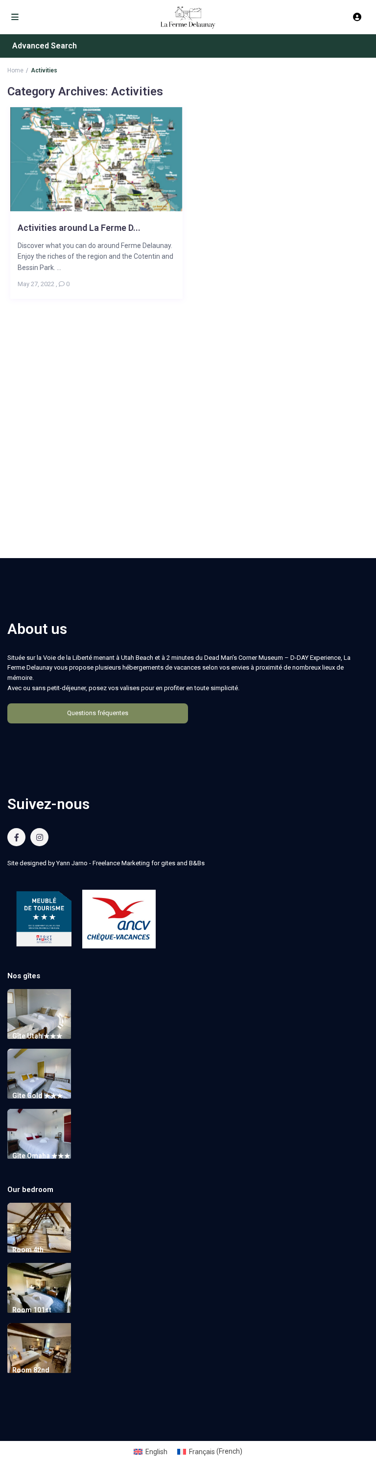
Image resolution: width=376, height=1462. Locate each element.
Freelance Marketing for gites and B (143, 863)
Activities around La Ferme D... (79, 228)
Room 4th (28, 1250)
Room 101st (31, 1310)
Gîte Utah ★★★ (37, 1036)
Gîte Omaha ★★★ (41, 1156)
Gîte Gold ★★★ (37, 1096)
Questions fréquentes (97, 713)
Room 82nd (30, 1370)
